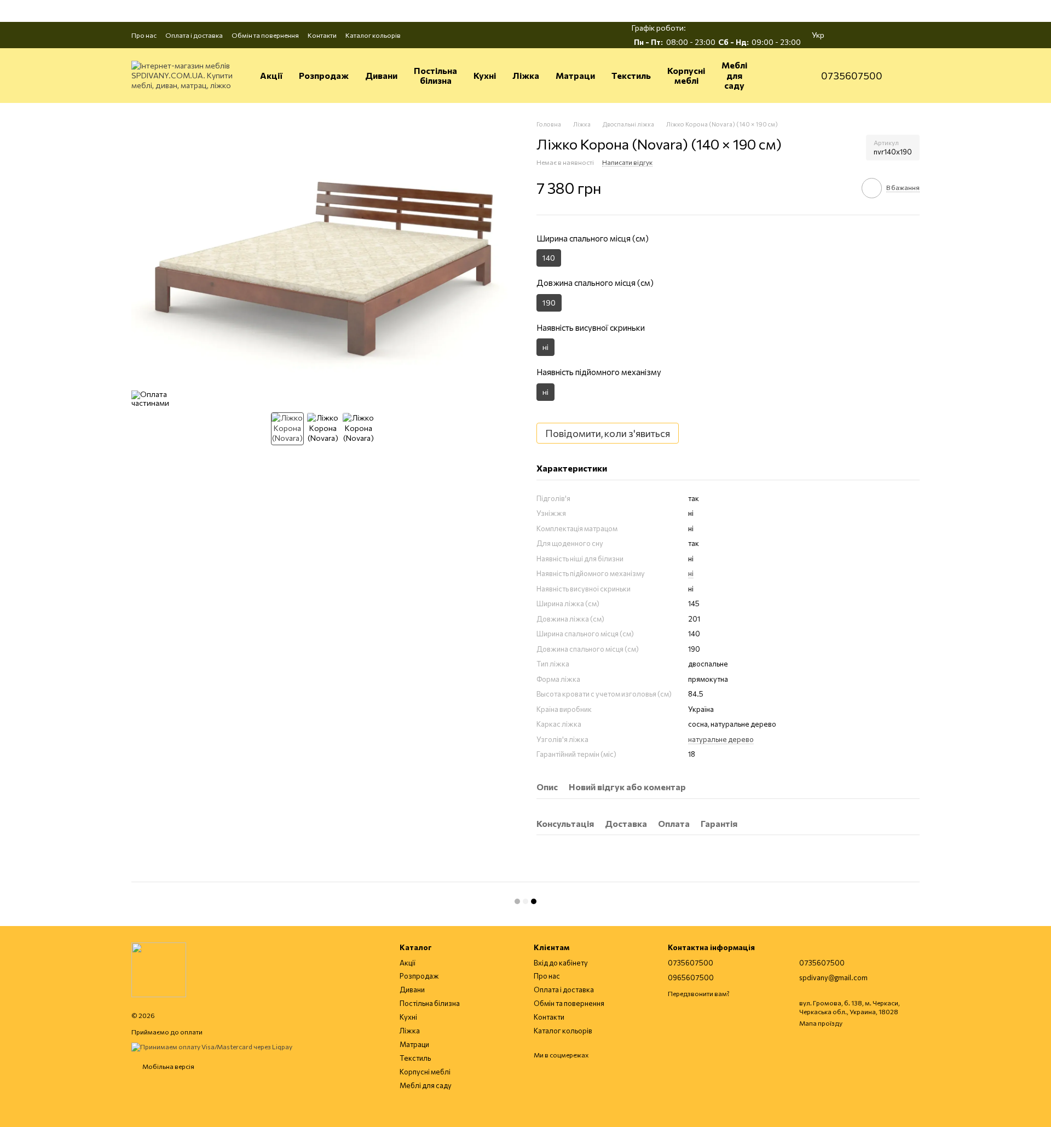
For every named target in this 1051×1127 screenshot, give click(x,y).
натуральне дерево (721, 739)
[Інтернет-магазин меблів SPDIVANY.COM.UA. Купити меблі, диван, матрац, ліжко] (158, 969)
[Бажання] (882, 35)
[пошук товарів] (786, 75)
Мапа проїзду (820, 1023)
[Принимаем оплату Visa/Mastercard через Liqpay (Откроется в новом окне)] (211, 1046)
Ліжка (525, 75)
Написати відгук (627, 162)
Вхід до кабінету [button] (561, 962)
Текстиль (631, 75)
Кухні (484, 75)
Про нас (144, 35)
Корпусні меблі (686, 75)
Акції (271, 75)
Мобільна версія (167, 1066)
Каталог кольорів (373, 35)
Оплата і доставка (194, 35)
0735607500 (851, 76)
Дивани (381, 75)
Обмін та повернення (265, 35)
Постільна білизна (435, 75)
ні (691, 573)
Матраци (575, 75)
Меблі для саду (734, 75)
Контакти (322, 35)
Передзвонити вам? (699, 993)
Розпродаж (324, 75)
